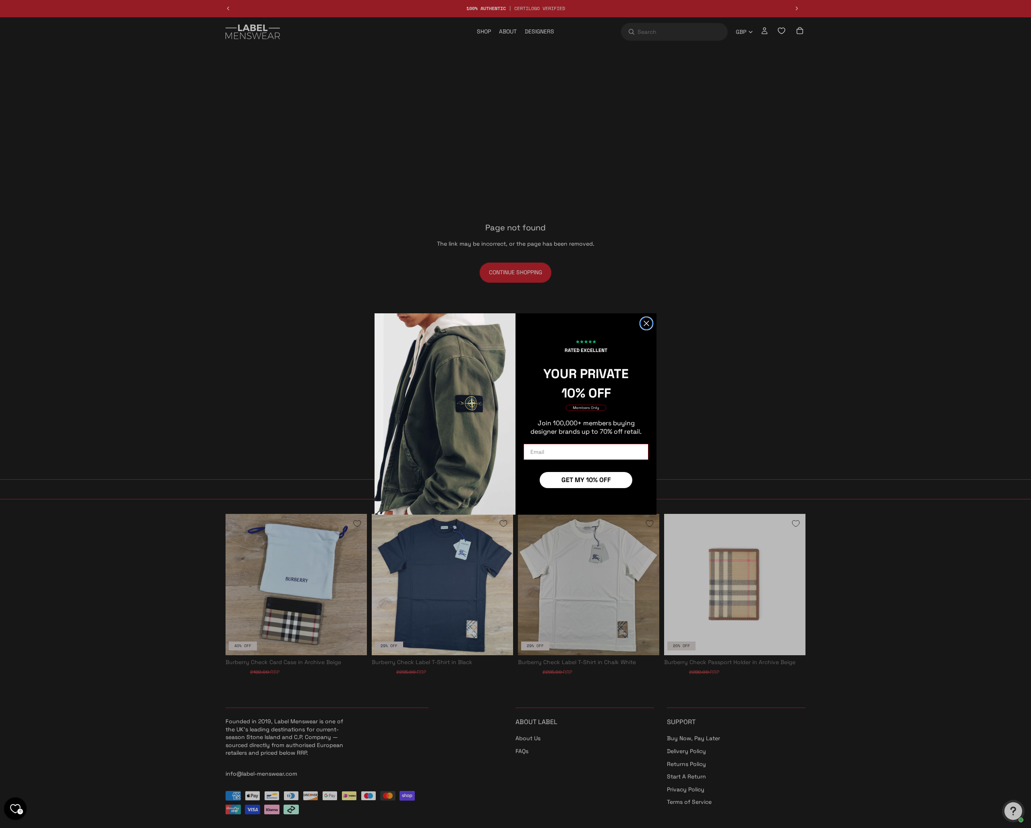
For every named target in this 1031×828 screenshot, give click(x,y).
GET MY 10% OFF (586, 480)
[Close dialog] (646, 323)
